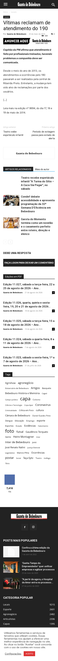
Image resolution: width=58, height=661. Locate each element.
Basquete (46, 388)
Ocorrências (38, 452)
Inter (38, 437)
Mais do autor (42, 169)
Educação (19, 420)
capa (25, 398)
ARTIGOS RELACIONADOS (18, 169)
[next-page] (10, 242)
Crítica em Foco (26, 410)
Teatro (39, 458)
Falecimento (43, 426)
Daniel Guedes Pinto (41, 415)
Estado (19, 426)
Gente (8, 436)
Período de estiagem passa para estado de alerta (43, 135)
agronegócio (25, 382)
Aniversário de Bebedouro (17, 388)
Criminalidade (11, 410)
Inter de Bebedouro (17, 442)
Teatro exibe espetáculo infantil (13, 133)
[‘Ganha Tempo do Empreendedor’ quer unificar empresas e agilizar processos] (11, 567)
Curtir (10, 476)
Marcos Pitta (23, 452)
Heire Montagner (23, 436)
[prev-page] (5, 242)
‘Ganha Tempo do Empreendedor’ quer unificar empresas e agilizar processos (38, 566)
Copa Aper (28, 405)
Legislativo (10, 452)
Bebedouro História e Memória (22, 393)
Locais (14, 12)
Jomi (34, 442)
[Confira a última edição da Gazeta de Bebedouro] (11, 551)
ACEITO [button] (29, 653)
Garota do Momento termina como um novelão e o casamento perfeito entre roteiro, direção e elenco (37, 226)
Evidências (30, 425)
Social (18, 458)
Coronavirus (43, 404)
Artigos (35, 388)
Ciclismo (36, 399)
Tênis (7, 463)
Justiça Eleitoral (33, 447)
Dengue (9, 420)
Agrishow (10, 383)
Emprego (30, 420)
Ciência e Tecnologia (13, 405)
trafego (47, 458)
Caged (44, 393)
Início (5, 12)
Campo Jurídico (11, 400)
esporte (41, 420)
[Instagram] (33, 527)
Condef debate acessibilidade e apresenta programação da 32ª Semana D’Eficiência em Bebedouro (38, 204)
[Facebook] (24, 527)
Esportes (9, 425)
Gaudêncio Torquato (37, 432)
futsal (19, 431)
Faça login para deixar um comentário (29, 262)
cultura (40, 410)
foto (9, 431)
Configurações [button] (13, 653)
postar (9, 457)
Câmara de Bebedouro (17, 415)
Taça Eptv (28, 458)
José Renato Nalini (15, 447)
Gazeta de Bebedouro (16, 34)
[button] (5, 4)
